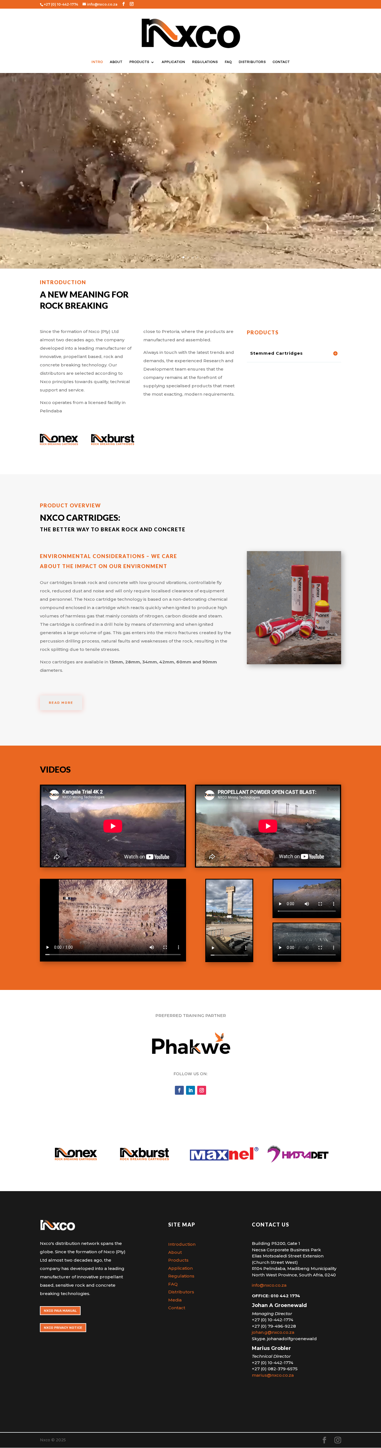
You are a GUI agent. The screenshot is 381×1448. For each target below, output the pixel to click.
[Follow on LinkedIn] (190, 1090)
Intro (97, 62)
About (116, 62)
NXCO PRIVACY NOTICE (63, 1328)
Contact (281, 62)
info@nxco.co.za (269, 1285)
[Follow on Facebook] (179, 1090)
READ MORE (61, 703)
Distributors (252, 62)
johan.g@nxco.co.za (273, 1332)
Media (175, 1300)
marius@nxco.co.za (273, 1375)
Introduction (182, 1244)
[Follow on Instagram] (201, 1090)
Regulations (205, 62)
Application (173, 62)
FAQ (228, 62)
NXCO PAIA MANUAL (60, 1311)
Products (139, 62)
